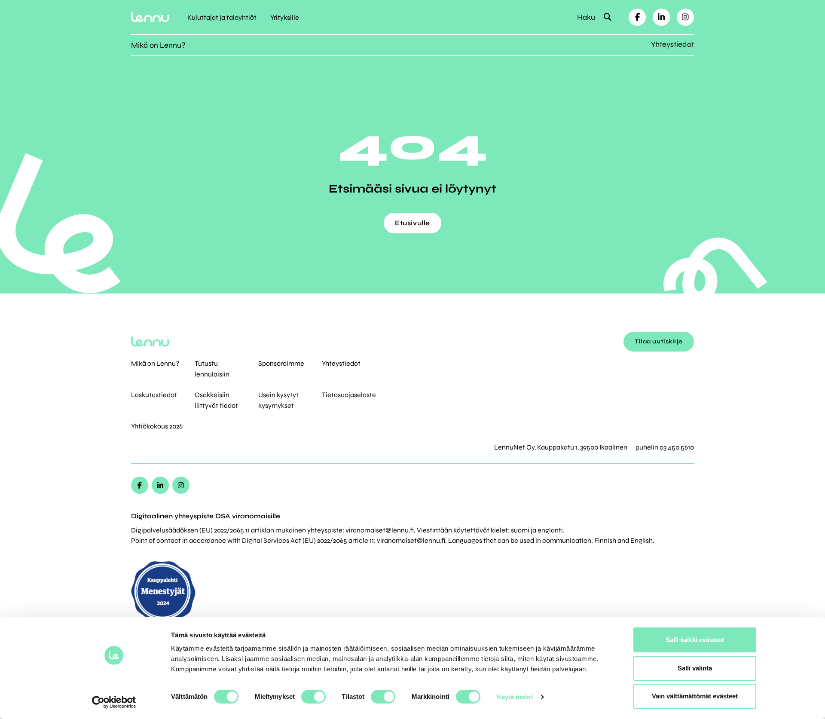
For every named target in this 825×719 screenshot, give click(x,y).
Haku (587, 17)
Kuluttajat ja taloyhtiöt (222, 17)
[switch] (313, 697)
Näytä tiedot (514, 697)
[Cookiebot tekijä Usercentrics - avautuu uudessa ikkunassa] (114, 702)
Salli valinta (695, 668)
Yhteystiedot (672, 44)
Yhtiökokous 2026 (157, 426)
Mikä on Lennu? (158, 45)
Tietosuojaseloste (349, 395)
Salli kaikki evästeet (695, 639)
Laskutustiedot (154, 395)
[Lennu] (150, 17)
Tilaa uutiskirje (659, 341)
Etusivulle (412, 223)
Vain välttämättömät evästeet (695, 696)
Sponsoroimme (281, 363)
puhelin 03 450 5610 (665, 447)
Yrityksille (284, 17)
